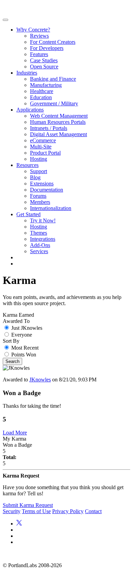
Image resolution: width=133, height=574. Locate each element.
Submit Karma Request (28, 505)
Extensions (42, 183)
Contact (93, 511)
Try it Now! (43, 220)
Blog (35, 177)
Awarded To (16, 321)
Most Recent (25, 348)
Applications (30, 110)
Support (38, 171)
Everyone (21, 335)
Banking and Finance (53, 79)
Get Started (28, 214)
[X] (19, 523)
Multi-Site (40, 146)
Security (11, 511)
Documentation (46, 190)
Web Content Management (59, 116)
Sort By (11, 341)
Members (40, 202)
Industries (26, 73)
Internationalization (50, 208)
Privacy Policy (68, 511)
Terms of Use (36, 511)
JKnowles (40, 379)
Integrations (42, 239)
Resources (27, 165)
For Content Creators (52, 42)
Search (12, 361)
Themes (38, 233)
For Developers (46, 48)
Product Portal (45, 153)
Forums (38, 196)
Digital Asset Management (58, 134)
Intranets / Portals (48, 128)
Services (39, 251)
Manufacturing (46, 85)
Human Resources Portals (58, 122)
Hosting (38, 159)
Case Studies (44, 60)
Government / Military (54, 103)
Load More (15, 432)
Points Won (23, 354)
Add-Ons (40, 245)
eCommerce (43, 140)
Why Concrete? (33, 29)
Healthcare (41, 91)
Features (39, 54)
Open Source (44, 66)
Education (41, 97)
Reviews (39, 36)
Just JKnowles (26, 328)
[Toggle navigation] (5, 20)
